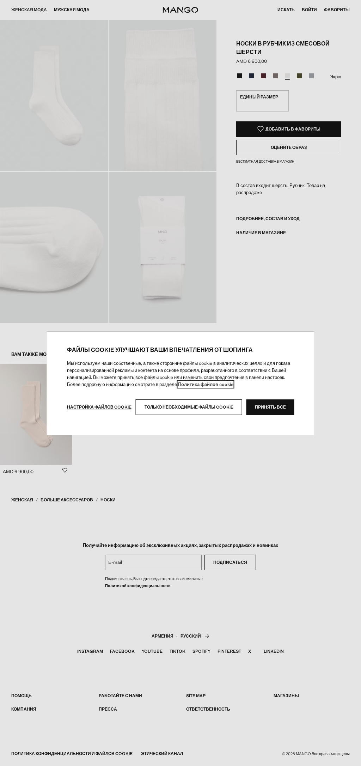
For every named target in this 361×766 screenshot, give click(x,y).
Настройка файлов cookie (99, 407)
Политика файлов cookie (205, 384)
